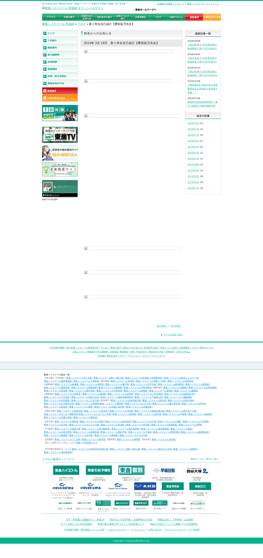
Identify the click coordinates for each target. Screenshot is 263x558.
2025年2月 (193, 152)
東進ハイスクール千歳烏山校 (148, 397)
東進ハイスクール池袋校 (175, 387)
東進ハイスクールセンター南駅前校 (61, 414)
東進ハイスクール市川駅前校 (96, 429)
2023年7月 (193, 188)
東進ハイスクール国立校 (154, 400)
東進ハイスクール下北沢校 (57, 397)
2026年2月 (193, 129)
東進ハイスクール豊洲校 (197, 384)
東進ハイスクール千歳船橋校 (178, 397)
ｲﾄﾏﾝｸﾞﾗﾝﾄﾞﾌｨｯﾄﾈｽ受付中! (63, 498)
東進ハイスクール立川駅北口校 (59, 403)
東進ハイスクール (195, 4)
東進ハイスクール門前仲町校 (138, 387)
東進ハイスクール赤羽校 (122, 381)
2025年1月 (193, 158)
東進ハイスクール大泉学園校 (202, 387)
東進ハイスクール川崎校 (121, 411)
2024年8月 (193, 164)
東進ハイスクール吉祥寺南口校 (126, 400)
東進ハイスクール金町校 (92, 384)
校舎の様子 (116, 347)
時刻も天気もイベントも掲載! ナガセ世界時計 (174, 524)
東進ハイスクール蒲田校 (94, 394)
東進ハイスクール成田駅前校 (195, 432)
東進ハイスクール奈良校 (163, 439)
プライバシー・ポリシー (139, 356)
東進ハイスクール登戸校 (149, 414)
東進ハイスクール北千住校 (143, 384)
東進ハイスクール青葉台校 (69, 411)
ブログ (81, 24)
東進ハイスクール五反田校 (120, 394)
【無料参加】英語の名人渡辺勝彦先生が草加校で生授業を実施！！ (202, 89)
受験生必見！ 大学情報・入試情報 (175, 519)
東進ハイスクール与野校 (190, 425)
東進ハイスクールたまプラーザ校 (95, 414)
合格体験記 (184, 347)
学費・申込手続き (138, 352)
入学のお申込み (183, 352)
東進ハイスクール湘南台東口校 (150, 411)
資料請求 (169, 352)
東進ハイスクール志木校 (55, 425)
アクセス (104, 347)
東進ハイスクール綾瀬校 (67, 384)
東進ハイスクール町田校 (55, 407)
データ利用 (194, 529)
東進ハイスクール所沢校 (138, 425)
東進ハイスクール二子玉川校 (85, 400)
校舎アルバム (206, 347)
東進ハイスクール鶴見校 (124, 414)
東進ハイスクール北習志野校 (58, 432)
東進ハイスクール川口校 (144, 421)
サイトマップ (212, 4)
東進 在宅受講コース (87, 442)
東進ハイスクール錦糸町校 (171, 384)
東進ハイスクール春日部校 (118, 421)
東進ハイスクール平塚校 (175, 414)
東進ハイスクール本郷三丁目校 (151, 381)
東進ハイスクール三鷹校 (81, 407)
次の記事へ (176, 326)
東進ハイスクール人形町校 (86, 381)
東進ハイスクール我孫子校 (67, 429)
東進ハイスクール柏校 (181, 429)
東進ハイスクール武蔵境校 (139, 407)
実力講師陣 (102, 352)
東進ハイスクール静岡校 (128, 439)
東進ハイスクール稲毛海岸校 (125, 429)
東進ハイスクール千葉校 (140, 432)
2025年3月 (193, 147)
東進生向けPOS (156, 352)
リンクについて (137, 529)
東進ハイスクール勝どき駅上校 (109, 378)
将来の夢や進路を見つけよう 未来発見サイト (121, 524)
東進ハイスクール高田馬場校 (58, 381)
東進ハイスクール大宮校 (91, 421)
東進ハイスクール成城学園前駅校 (117, 397)
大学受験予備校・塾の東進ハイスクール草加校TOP (74, 347)
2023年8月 (193, 182)
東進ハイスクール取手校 (94, 439)
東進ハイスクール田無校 (87, 403)
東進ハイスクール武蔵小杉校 (58, 417)
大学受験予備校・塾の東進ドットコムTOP (84, 529)
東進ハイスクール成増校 (161, 391)
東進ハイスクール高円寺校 (82, 391)
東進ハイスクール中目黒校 (57, 400)
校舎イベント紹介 (169, 347)
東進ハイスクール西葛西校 (84, 387)
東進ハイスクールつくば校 (67, 439)
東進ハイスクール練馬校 (186, 391)
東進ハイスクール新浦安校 (86, 432)
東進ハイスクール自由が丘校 (85, 397)
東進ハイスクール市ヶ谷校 (79, 378)
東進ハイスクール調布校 (111, 403)
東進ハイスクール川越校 (169, 421)
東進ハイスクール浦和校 (66, 421)
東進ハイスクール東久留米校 (166, 403)
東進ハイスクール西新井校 (57, 387)
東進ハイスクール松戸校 (81, 435)
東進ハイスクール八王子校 (138, 403)
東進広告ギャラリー (52, 195)
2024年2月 (193, 176)
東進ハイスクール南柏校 (106, 435)
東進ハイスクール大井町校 (68, 394)
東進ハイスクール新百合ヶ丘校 (181, 411)
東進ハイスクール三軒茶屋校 (149, 394)
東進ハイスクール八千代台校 (133, 435)
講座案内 (91, 352)
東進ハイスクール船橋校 (55, 435)
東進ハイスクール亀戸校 (117, 384)
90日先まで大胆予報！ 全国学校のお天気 (130, 519)
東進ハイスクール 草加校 (58, 24)
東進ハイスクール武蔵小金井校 (109, 407)
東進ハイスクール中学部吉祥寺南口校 (90, 449)
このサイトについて (117, 529)
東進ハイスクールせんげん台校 (84, 425)
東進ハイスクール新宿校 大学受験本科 (143, 378)
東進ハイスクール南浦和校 (164, 425)
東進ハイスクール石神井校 (109, 391)
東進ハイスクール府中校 (193, 403)
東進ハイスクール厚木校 (96, 411)
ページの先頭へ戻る (172, 334)
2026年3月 (193, 123)
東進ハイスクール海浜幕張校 (155, 429)
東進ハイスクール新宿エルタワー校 (181, 378)
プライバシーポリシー (175, 529)
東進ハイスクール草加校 (112, 425)
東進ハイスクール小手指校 (196, 421)
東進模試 (124, 352)
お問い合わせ (154, 529)
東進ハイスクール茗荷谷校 (180, 381)
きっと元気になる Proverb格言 (76, 524)
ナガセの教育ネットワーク (58, 459)
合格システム (78, 352)
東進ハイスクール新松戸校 (113, 432)
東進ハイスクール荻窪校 (55, 391)
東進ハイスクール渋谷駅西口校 (179, 394)
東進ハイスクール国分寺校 (180, 400)
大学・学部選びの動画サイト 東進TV (85, 519)
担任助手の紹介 (151, 347)
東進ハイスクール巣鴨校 (135, 391)
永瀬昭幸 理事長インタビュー (171, 4)
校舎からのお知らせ (132, 347)
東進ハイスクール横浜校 (85, 417)
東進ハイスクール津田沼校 (166, 432)
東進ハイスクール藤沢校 (200, 414)
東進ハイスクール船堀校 (110, 387)
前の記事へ (162, 326)
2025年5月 (193, 141)
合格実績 (113, 352)
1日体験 (101, 356)
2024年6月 (193, 170)
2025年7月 (193, 135)
